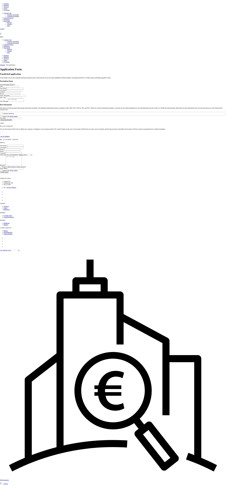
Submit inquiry (4, 172)
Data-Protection (8, 232)
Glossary (9, 24)
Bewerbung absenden (6, 120)
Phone (2, 94)
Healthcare (7, 223)
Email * (2, 149)
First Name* (3, 88)
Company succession (13, 14)
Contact (2, 29)
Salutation (3, 84)
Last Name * (3, 147)
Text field (2, 118)
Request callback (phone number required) (14, 167)
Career (5, 8)
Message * (3, 165)
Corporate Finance (9, 217)
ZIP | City (2, 97)
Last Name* (3, 90)
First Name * (3, 145)
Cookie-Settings (8, 234)
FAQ (8, 26)
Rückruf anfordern (9, 113)
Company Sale (8, 215)
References (7, 19)
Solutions (6, 4)
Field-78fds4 (3, 168)
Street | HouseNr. (5, 95)
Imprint (6, 231)
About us (6, 7)
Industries (6, 5)
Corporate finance (9, 18)
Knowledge (7, 21)
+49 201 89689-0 (5, 136)
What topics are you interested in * (9, 155)
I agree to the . (10, 116)
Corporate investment (13, 16)
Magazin (9, 22)
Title (1, 86)
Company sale (7, 13)
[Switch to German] (6, 10)
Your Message (4, 101)
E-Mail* (2, 92)
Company (2, 153)
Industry (6, 225)
